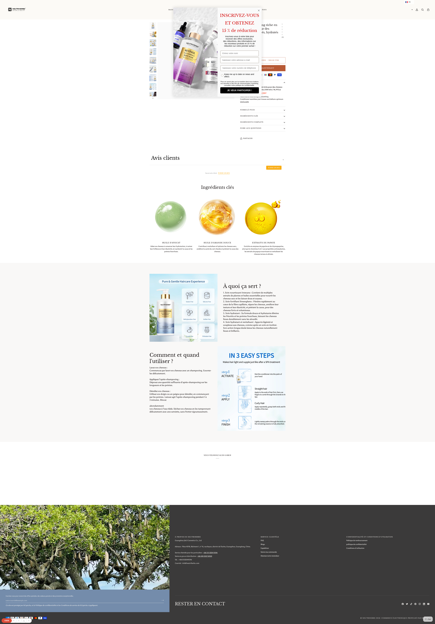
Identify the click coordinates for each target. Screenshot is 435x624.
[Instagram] (420, 604)
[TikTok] (411, 604)
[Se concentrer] (162, 95)
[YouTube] (428, 604)
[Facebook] (403, 604)
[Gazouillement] (407, 604)
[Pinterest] (415, 604)
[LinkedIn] (424, 604)
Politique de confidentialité (45, 605)
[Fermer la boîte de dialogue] (259, 10)
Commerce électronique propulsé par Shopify (405, 618)
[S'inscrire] (162, 600)
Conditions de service (69, 605)
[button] (409, 2)
